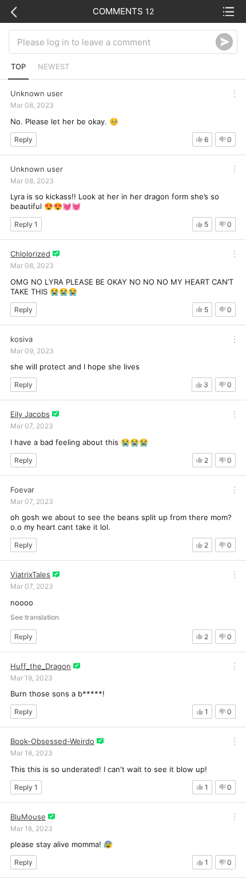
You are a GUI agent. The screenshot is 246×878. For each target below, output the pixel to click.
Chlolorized (30, 253)
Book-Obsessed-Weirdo (52, 741)
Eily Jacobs (30, 414)
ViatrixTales (30, 574)
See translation (34, 617)
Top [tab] (18, 66)
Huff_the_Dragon (40, 666)
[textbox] (116, 42)
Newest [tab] (53, 66)
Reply (23, 139)
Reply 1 (26, 224)
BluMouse (28, 816)
